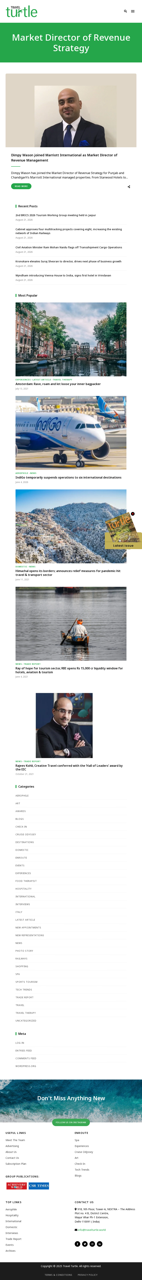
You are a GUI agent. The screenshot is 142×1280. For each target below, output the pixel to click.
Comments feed (26, 1058)
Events (20, 865)
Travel (20, 1005)
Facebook (77, 1244)
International (26, 896)
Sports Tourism (27, 981)
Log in (20, 1042)
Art (18, 803)
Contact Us (12, 1158)
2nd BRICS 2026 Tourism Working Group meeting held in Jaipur (56, 215)
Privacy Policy (88, 1274)
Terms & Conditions (58, 1274)
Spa (18, 974)
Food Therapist (26, 881)
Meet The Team (15, 1140)
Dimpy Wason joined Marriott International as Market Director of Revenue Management (64, 158)
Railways (22, 958)
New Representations (30, 935)
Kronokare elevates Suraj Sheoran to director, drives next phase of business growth (68, 261)
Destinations (25, 842)
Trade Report (32, 664)
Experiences (23, 379)
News (33, 473)
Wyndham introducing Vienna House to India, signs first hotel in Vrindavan (63, 275)
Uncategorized (26, 1020)
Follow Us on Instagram (71, 1122)
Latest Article (42, 379)
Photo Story (24, 950)
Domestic (21, 566)
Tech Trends (24, 989)
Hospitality (24, 888)
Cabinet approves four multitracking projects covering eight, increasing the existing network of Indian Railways (69, 231)
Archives (11, 1250)
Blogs (20, 819)
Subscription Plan (16, 1163)
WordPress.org (26, 1066)
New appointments (28, 927)
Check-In (21, 826)
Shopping (22, 966)
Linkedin (99, 1244)
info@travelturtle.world (92, 1230)
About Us (11, 1152)
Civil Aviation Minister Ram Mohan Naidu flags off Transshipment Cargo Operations (69, 247)
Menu (132, 11)
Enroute (21, 857)
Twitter (85, 1244)
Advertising (12, 1146)
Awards (21, 811)
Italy (19, 912)
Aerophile (22, 473)
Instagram (92, 1244)
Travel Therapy (62, 379)
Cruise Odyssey (26, 834)
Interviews (23, 904)
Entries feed (24, 1050)
